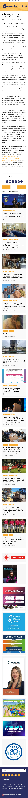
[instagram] (18, 0)
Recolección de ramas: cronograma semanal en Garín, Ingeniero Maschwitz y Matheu (13, 509)
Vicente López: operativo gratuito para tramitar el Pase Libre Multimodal (12, 390)
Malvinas (6, 210)
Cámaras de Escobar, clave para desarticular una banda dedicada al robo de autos (13, 276)
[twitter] (9, 0)
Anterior (7, 187)
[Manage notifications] (3, 795)
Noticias (18, 20)
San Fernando (13, 300)
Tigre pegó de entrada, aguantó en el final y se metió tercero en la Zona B (14, 480)
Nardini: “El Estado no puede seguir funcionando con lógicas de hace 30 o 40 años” (14, 215)
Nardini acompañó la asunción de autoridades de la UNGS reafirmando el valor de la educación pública (13, 419)
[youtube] (15, 0)
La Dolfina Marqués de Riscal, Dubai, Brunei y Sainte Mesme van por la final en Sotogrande (13, 540)
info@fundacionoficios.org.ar (9, 160)
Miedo (5, 334)
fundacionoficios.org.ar (10, 156)
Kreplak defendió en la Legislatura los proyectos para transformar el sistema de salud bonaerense (13, 244)
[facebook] (12, 0)
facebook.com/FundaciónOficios (10, 158)
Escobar (6, 271)
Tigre (21, 20)
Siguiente (20, 187)
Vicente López (13, 385)
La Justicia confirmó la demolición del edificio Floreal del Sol (14, 361)
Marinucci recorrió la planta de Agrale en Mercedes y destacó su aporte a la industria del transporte (13, 450)
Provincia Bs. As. (13, 239)
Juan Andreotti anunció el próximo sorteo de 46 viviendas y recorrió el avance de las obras (14, 305)
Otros (11, 535)
